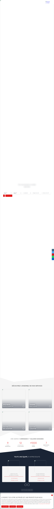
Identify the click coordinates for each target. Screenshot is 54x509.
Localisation (25, 192)
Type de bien (15, 192)
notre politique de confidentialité (44, 503)
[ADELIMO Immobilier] (49, 2)
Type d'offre (5, 192)
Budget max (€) (36, 192)
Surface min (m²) (46, 192)
